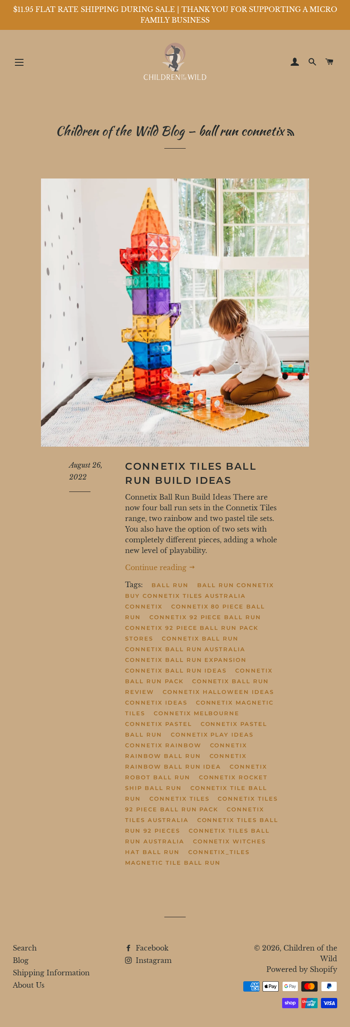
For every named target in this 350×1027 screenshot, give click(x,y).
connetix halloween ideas (218, 691)
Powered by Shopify (301, 969)
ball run (170, 585)
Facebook (151, 948)
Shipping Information (51, 972)
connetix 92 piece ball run (205, 617)
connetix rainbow (163, 745)
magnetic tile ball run (173, 862)
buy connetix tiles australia (185, 595)
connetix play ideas (212, 734)
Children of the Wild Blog (119, 130)
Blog (21, 960)
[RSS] (291, 132)
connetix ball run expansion (186, 659)
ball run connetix (235, 585)
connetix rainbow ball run (186, 750)
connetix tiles (179, 798)
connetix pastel (158, 723)
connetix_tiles (219, 852)
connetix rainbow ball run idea (186, 761)
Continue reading (157, 567)
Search (25, 948)
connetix (144, 606)
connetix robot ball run (196, 772)
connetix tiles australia (194, 814)
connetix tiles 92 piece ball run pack (201, 804)
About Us (28, 985)
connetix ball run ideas (176, 670)
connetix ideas (156, 702)
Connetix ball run (200, 638)
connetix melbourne (196, 713)
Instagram (153, 960)
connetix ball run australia (185, 649)
